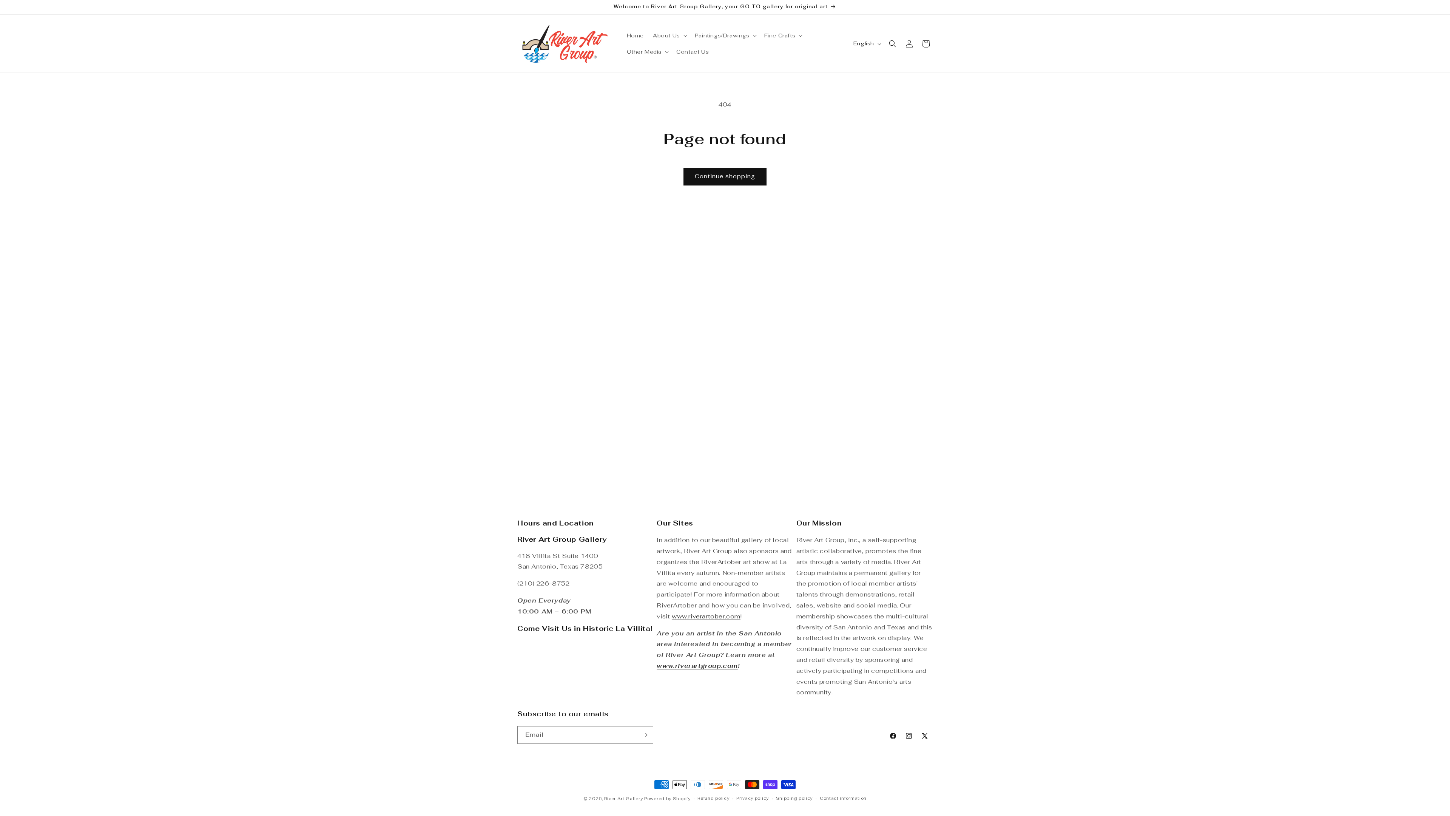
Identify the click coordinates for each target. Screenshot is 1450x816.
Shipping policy (794, 798)
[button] (669, 35)
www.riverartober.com (706, 616)
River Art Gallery (623, 798)
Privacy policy (752, 798)
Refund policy (713, 798)
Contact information (843, 798)
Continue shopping (725, 176)
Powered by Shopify (667, 798)
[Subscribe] (644, 735)
